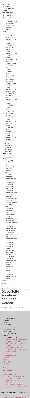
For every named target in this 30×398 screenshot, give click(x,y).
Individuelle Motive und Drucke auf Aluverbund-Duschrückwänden (11, 49)
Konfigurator (6, 6)
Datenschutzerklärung (10, 318)
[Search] (3, 286)
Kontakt (6, 353)
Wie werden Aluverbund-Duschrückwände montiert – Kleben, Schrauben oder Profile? (11, 124)
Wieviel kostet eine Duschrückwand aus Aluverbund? (11, 39)
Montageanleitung (8, 17)
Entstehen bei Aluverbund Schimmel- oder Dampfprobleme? (11, 70)
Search (4, 280)
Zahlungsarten (8, 331)
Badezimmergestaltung (10, 337)
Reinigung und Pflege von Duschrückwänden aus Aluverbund (11, 98)
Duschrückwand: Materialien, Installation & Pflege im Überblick (11, 25)
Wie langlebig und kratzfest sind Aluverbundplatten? (12, 80)
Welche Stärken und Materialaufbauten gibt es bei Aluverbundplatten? (12, 59)
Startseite (6, 4)
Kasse (5, 322)
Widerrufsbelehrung (9, 329)
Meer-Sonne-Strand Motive (8, 9)
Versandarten (7, 324)
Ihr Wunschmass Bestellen (14, 347)
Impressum (7, 320)
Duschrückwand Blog (10, 333)
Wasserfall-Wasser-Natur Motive (8, 13)
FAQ (4, 31)
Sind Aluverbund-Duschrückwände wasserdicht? (11, 136)
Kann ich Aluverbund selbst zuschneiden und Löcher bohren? (10, 110)
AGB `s (6, 335)
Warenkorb (7, 327)
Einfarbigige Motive (8, 16)
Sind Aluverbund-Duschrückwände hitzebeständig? (11, 88)
